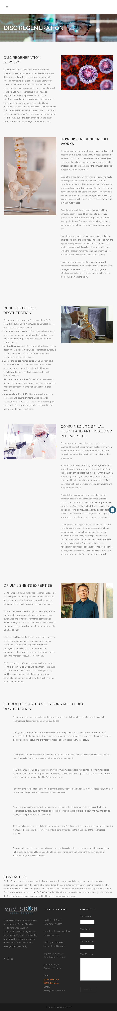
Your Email (86, 929)
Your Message (86, 954)
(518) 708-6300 (51, 979)
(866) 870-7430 (51, 983)
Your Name (86, 916)
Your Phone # (87, 941)
